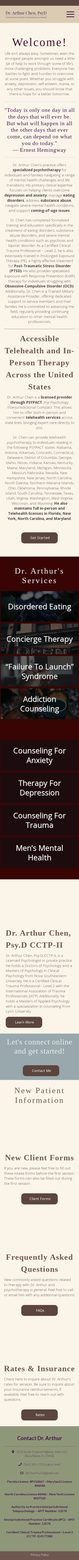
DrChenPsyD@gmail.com (42, 1473)
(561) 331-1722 (34, 1464)
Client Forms (40, 1198)
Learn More (24, 1022)
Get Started (40, 537)
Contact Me (41, 1070)
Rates (40, 1414)
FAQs (40, 1310)
